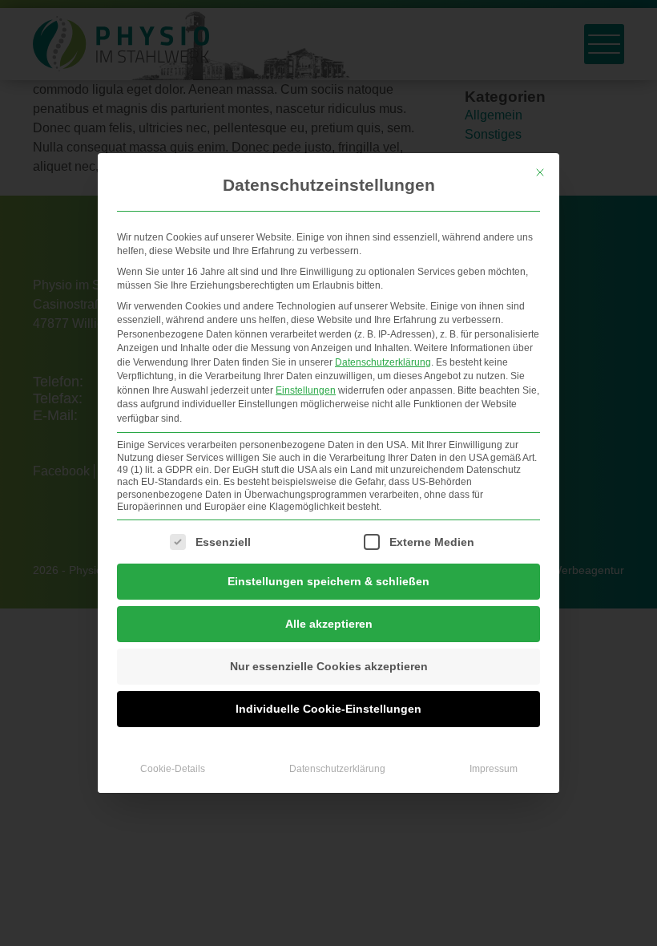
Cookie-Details (172, 768)
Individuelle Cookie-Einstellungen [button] (328, 708)
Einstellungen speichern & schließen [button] (328, 581)
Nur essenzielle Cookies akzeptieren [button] (329, 666)
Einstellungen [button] (306, 390)
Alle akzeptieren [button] (329, 623)
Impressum (494, 768)
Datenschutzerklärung (383, 362)
